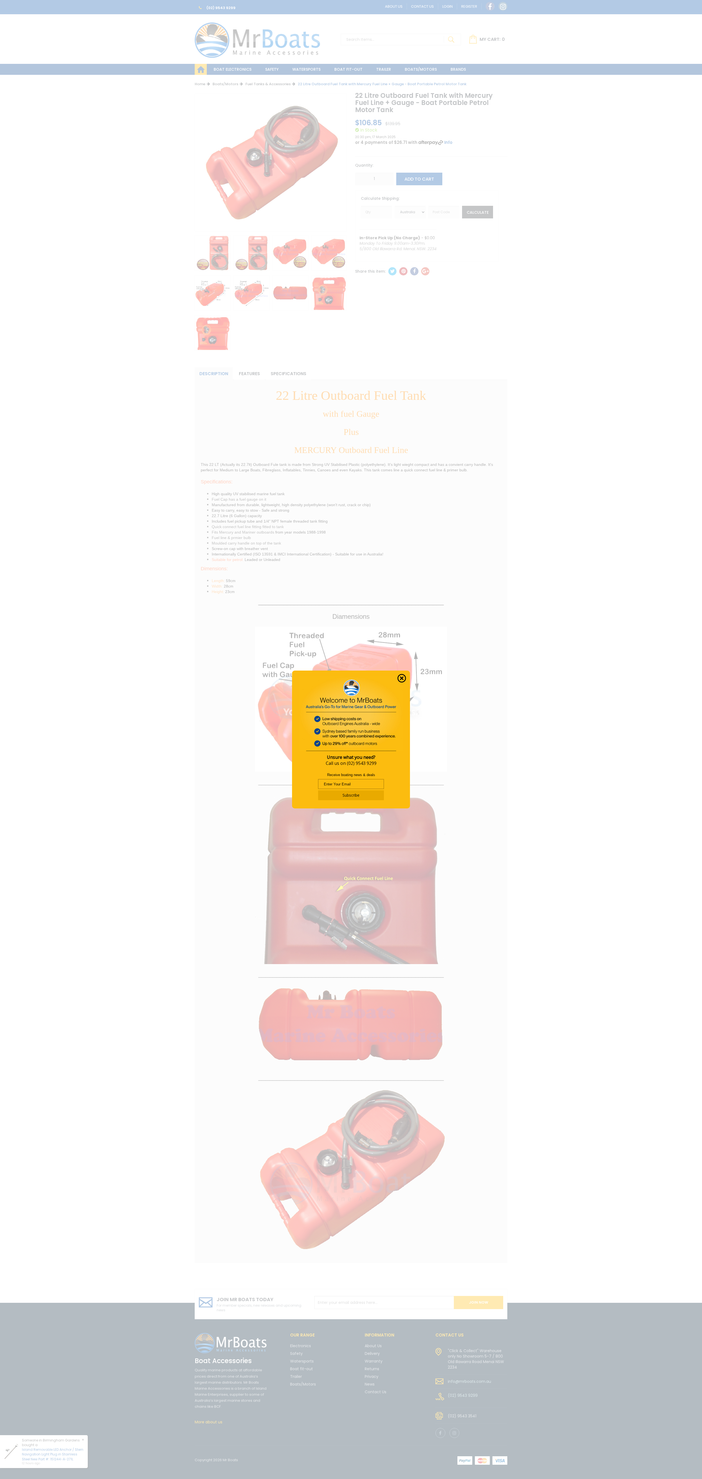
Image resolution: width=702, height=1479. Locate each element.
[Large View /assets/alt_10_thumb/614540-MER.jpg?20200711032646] (213, 253)
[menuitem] (392, 271)
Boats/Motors (421, 69)
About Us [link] (373, 1346)
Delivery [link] (372, 1353)
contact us (449, 1335)
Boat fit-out (348, 69)
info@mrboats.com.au (469, 1381)
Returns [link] (372, 1369)
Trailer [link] (296, 1376)
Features (249, 374)
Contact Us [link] (375, 1392)
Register (469, 6)
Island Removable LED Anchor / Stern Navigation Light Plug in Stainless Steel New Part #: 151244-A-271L (47, 1454)
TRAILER (383, 69)
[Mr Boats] (257, 38)
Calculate (478, 212)
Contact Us (422, 6)
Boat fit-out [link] (301, 1369)
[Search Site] (451, 39)
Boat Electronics (232, 69)
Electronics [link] (300, 1346)
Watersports (306, 69)
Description (213, 374)
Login (447, 6)
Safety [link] (296, 1353)
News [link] (370, 1384)
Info (448, 142)
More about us (208, 1422)
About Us (394, 6)
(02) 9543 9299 (221, 7)
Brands (458, 69)
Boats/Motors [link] (303, 1384)
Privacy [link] (371, 1376)
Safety (272, 69)
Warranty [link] (374, 1361)
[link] (490, 6)
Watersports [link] (302, 1361)
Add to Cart (419, 179)
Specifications (288, 374)
